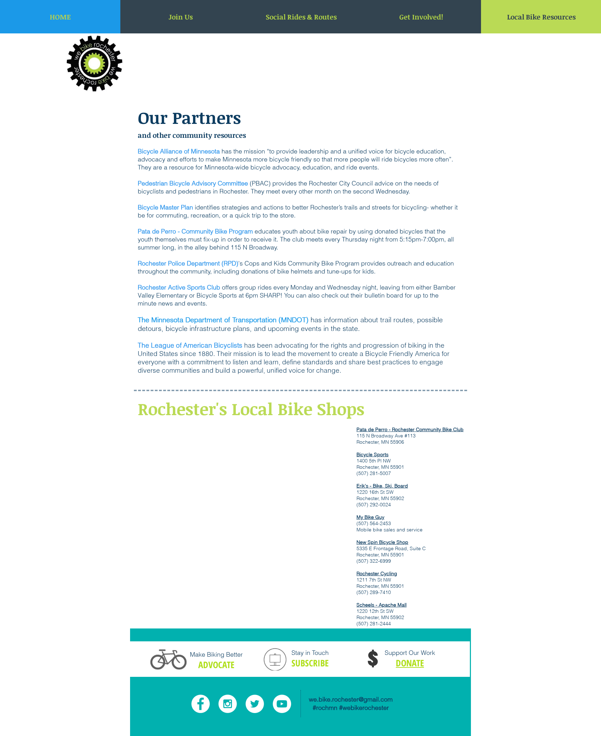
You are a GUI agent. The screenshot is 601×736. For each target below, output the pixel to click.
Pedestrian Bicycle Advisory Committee (193, 183)
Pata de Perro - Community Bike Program (195, 231)
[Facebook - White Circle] (200, 704)
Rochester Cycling (376, 573)
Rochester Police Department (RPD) (188, 263)
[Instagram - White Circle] (227, 704)
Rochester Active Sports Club (179, 287)
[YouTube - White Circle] (282, 704)
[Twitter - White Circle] (255, 704)
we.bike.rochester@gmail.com (351, 699)
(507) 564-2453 (373, 523)
